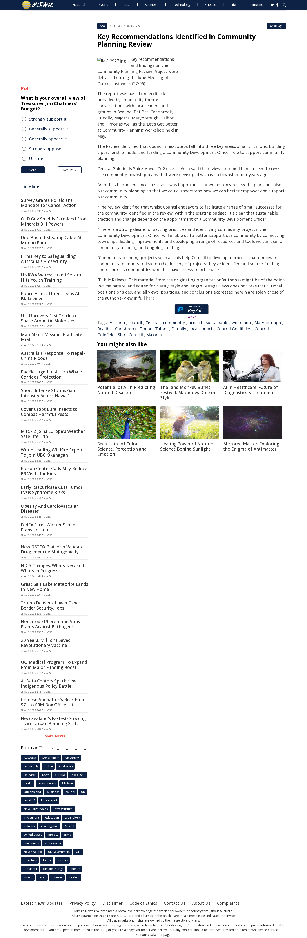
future (47, 860)
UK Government (59, 852)
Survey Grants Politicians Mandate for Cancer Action (49, 202)
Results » (69, 170)
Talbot (161, 328)
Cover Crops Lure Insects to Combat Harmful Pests (49, 411)
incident (74, 877)
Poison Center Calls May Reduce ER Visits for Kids (54, 471)
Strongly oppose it (47, 148)
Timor (146, 328)
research (30, 775)
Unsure (36, 158)
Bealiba (104, 328)
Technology (182, 4)
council (135, 322)
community (174, 322)
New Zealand (33, 852)
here (150, 298)
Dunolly (178, 328)
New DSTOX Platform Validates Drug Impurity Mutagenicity (53, 549)
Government (50, 758)
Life (233, 4)
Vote (32, 170)
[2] (188, 924)
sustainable (217, 322)
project (195, 322)
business (53, 792)
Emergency (31, 843)
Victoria (117, 322)
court (42, 877)
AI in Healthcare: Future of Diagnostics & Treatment (250, 389)
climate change (53, 869)
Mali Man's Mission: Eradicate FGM (51, 337)
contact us (275, 930)
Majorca (154, 334)
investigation (50, 826)
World (103, 4)
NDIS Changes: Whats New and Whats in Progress (52, 568)
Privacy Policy (82, 903)
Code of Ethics (143, 903)
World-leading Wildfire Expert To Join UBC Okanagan (52, 452)
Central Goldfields (234, 328)
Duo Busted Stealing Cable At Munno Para (51, 240)
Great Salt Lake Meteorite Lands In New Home (54, 586)
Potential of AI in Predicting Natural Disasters (126, 389)
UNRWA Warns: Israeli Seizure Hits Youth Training (51, 277)
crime (67, 835)
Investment (31, 817)
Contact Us (174, 903)
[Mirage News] (39, 5)
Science (210, 4)
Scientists (30, 860)
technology (72, 817)
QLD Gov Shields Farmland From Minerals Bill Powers (54, 221)
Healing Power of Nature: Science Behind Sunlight (186, 446)
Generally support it (48, 129)
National (78, 4)
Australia (30, 758)
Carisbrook (125, 328)
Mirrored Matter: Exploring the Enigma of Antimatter (251, 446)
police (49, 766)
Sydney (63, 860)
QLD (79, 852)
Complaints (228, 903)
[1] (185, 924)
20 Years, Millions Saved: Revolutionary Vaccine (46, 642)
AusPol (69, 826)
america (75, 869)
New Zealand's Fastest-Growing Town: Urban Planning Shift (53, 721)
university (72, 758)
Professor (78, 775)
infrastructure (63, 809)
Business (151, 4)
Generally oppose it (48, 138)
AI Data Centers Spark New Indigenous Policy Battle (48, 683)
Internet (57, 877)
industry (29, 826)
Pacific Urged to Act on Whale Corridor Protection (51, 374)
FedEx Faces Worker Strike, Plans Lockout (48, 527)
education (52, 817)
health (28, 783)
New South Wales (36, 809)
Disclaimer (112, 903)
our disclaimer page (156, 934)
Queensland (32, 792)
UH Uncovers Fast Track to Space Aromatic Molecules (48, 318)
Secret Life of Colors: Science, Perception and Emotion (122, 449)
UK (83, 792)
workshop (241, 322)
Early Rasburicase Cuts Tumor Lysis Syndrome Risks (51, 489)
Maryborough (267, 322)
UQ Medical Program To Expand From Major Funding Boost (54, 664)
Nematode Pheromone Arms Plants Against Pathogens (50, 624)
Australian (66, 766)
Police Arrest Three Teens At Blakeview (50, 296)
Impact (28, 877)
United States (33, 835)
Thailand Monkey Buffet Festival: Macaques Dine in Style (187, 392)
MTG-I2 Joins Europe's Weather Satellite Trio (53, 433)
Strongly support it (48, 119)
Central (152, 322)
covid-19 (29, 800)
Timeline (256, 4)
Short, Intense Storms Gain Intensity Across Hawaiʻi (49, 393)
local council (201, 328)
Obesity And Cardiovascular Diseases (49, 508)
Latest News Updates (42, 903)
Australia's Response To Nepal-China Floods (53, 355)
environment (47, 783)
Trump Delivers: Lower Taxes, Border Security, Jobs (51, 605)
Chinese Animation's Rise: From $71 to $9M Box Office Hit (53, 702)
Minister (67, 783)
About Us (201, 903)
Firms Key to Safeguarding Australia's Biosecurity (48, 258)
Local (126, 4)
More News (54, 736)
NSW (45, 775)
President (30, 869)
